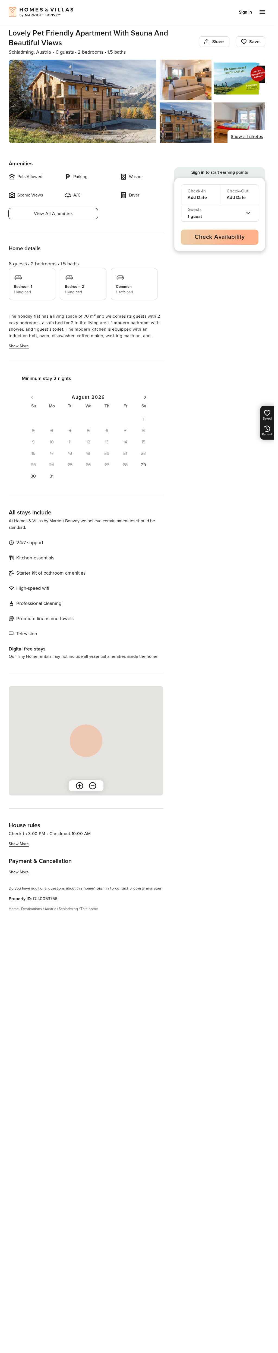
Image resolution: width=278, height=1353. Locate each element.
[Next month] (145, 397)
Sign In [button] (245, 12)
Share (218, 41)
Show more (19, 346)
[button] (143, 464)
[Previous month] (32, 397)
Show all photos (247, 136)
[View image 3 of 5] (239, 80)
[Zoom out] (92, 785)
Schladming (68, 909)
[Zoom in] (79, 785)
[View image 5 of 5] (239, 122)
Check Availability (220, 237)
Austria (50, 909)
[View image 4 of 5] (185, 122)
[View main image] (82, 101)
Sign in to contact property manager (129, 888)
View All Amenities (53, 213)
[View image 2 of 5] (185, 80)
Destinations (31, 909)
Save (254, 41)
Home (14, 909)
